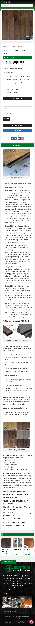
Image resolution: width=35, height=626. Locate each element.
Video (23, 623)
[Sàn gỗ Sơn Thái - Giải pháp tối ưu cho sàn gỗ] (10, 1)
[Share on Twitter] (15, 138)
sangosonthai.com (17, 526)
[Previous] (1, 546)
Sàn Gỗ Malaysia (23, 46)
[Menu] (33, 2)
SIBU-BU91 (27, 549)
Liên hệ (28, 623)
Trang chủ (6, 46)
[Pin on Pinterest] (19, 138)
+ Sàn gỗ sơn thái (9, 473)
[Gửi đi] (31, 5)
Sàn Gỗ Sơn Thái (9, 455)
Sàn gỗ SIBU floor (8, 48)
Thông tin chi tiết (17, 145)
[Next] (34, 546)
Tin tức (27, 621)
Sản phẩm (13, 46)
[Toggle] (3, 593)
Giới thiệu (8, 621)
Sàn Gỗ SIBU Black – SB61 (5, 550)
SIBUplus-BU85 (17, 549)
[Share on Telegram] (22, 138)
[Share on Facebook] (12, 138)
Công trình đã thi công (12, 623)
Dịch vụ (21, 621)
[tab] (17, 145)
